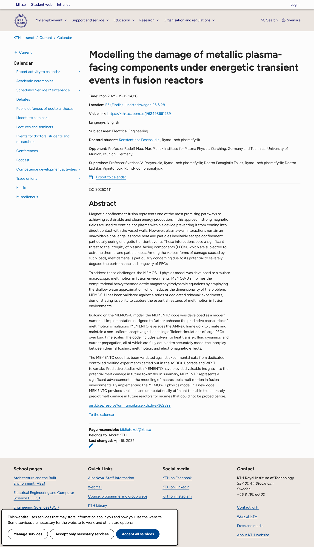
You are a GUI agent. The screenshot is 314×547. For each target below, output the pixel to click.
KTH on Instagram (177, 496)
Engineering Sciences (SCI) (36, 507)
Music (21, 187)
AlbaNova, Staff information (111, 478)
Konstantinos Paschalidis (139, 140)
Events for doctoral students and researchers (42, 139)
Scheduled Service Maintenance (43, 90)
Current (46, 37)
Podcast (22, 160)
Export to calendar (111, 177)
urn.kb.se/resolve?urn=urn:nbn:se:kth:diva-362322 (130, 405)
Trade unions (26, 178)
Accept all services (138, 534)
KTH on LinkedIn (176, 487)
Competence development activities (46, 169)
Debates (23, 99)
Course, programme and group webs (117, 496)
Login (295, 4)
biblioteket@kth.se (135, 429)
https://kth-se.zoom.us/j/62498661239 (139, 113)
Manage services (28, 534)
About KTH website (253, 535)
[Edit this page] (91, 445)
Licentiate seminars (32, 118)
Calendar (64, 37)
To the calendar (101, 414)
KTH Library (97, 505)
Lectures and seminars (34, 127)
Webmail (95, 487)
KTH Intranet (24, 37)
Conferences (27, 151)
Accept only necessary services (81, 534)
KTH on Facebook (177, 478)
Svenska (293, 20)
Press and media (250, 526)
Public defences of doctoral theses (44, 108)
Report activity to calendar (38, 71)
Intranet (63, 4)
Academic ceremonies (34, 81)
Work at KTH (247, 516)
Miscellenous (27, 197)
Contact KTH (248, 507)
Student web (41, 4)
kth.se (21, 4)
